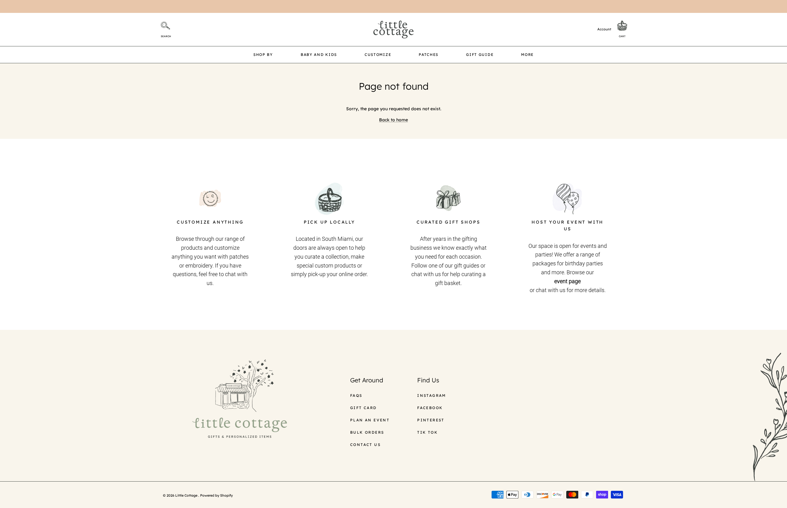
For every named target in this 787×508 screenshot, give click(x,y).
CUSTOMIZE (378, 54)
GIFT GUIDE (479, 54)
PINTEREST (431, 420)
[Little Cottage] (393, 29)
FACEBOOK (430, 407)
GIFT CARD (363, 407)
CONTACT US (365, 444)
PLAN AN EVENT (370, 420)
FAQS (356, 395)
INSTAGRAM (431, 395)
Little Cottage (186, 495)
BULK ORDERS (367, 432)
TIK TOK (427, 432)
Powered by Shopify (216, 495)
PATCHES (428, 54)
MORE (527, 54)
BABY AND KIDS (319, 54)
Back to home (393, 120)
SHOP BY (263, 54)
